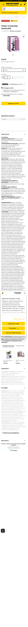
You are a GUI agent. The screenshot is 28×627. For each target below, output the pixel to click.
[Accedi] (21, 4)
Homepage (3, 17)
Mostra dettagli (18, 319)
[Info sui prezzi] (14, 61)
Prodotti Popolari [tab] (20, 345)
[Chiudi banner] (24, 293)
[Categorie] (3, 4)
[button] (13, 44)
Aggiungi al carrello (13, 103)
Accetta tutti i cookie (13, 323)
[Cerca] (4, 9)
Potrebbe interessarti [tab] (8, 345)
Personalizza (12, 328)
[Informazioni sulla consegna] (17, 91)
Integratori (24, 17)
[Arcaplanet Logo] (12, 4)
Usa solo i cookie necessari (13, 332)
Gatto (8, 17)
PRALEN (3, 23)
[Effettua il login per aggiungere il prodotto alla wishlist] (23, 36)
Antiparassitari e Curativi (17, 17)
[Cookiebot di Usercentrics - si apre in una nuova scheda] (15, 293)
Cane (12, 17)
